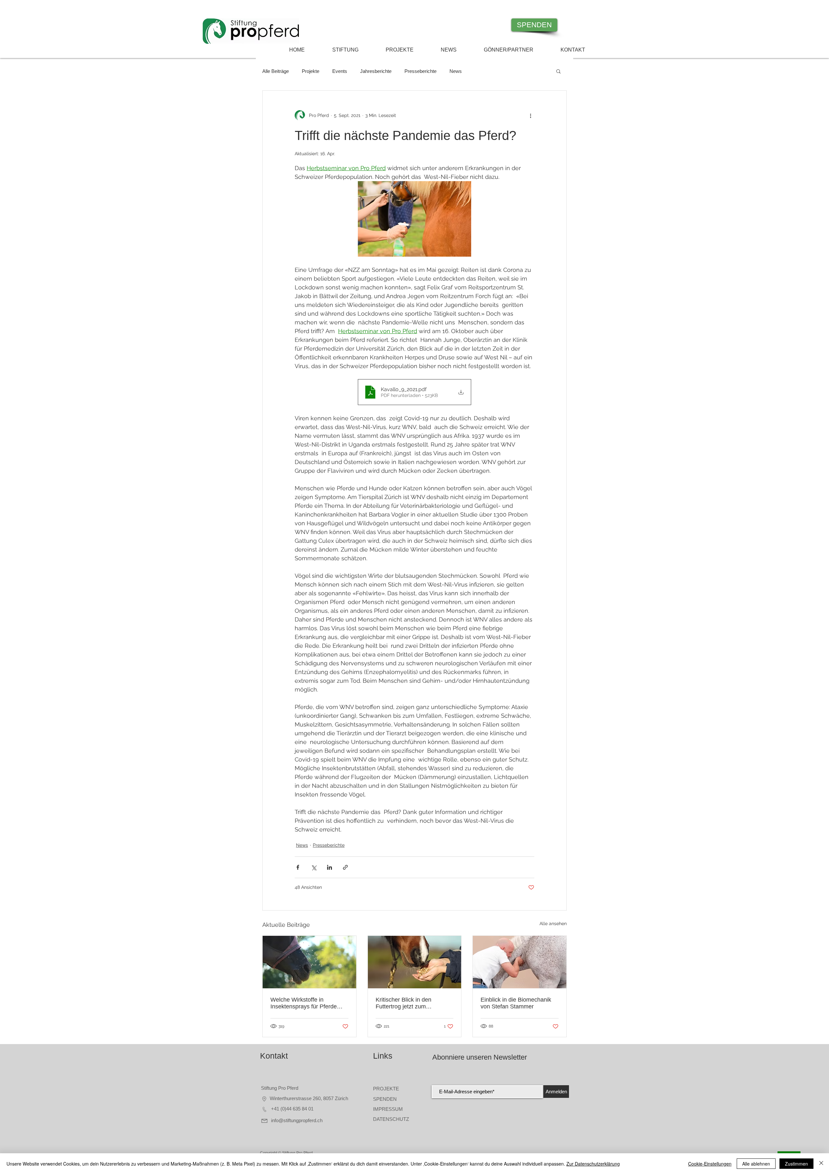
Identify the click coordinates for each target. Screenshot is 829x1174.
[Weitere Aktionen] (530, 115)
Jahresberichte (376, 71)
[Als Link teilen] (345, 867)
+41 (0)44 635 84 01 (291, 1108)
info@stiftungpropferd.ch (296, 1120)
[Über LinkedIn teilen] (329, 867)
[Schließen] (821, 1163)
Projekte (310, 71)
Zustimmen (796, 1163)
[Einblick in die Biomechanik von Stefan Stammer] (519, 962)
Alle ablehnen (756, 1163)
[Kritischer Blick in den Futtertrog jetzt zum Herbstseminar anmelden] (414, 962)
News (455, 71)
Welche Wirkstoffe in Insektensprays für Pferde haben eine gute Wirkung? (304, 1003)
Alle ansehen (553, 923)
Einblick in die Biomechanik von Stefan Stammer (516, 1003)
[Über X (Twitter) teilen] (314, 867)
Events (339, 71)
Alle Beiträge (275, 71)
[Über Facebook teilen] (298, 867)
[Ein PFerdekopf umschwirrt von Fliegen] (309, 962)
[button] (558, 71)
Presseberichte (420, 71)
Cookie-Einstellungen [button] (710, 1163)
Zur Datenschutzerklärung (593, 1163)
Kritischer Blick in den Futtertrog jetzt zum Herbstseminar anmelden (408, 1003)
